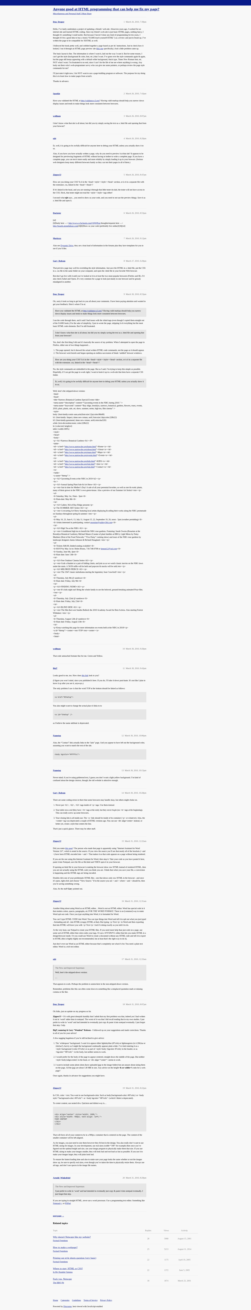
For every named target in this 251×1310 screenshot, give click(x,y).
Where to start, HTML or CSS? (68, 1268)
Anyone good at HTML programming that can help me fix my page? (106, 9)
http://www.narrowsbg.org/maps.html (80, 452)
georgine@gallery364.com (101, 522)
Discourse (67, 1306)
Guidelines (76, 1300)
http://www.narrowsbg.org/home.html (80, 446)
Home (55, 1300)
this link (85, 675)
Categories (65, 1300)
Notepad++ (57, 1203)
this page (69, 848)
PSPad (68, 1203)
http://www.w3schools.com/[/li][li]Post (84, 223)
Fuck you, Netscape (62, 1279)
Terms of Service (91, 1300)
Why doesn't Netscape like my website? (72, 1237)
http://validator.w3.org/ (90, 101)
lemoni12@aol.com (109, 549)
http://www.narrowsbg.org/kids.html (80, 461)
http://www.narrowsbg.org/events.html (81, 455)
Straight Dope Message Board (13, 3)
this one (100, 48)
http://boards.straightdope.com (65, 226)
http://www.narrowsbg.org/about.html (80, 449)
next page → (58, 1216)
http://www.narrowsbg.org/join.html (80, 464)
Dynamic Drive (67, 245)
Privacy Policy (106, 1300)
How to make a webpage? (65, 1247)
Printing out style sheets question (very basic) (74, 1258)
